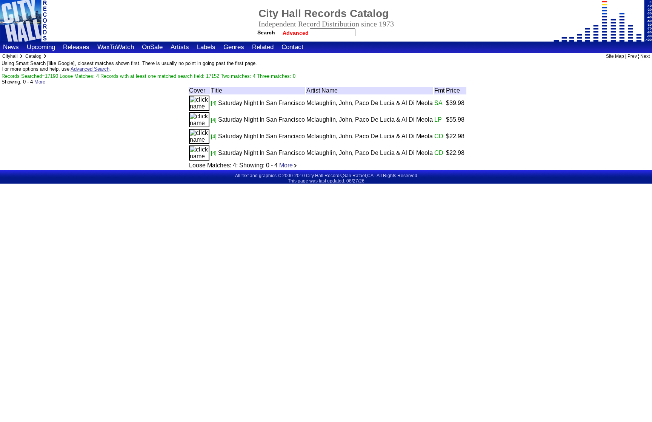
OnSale (152, 47)
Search (266, 32)
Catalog (33, 56)
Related (263, 47)
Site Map (615, 56)
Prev (632, 56)
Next (645, 56)
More (39, 82)
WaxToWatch (115, 47)
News (11, 47)
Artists (180, 47)
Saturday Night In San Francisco (261, 103)
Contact (292, 47)
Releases (76, 47)
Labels (206, 47)
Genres (233, 47)
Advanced (296, 33)
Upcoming (41, 47)
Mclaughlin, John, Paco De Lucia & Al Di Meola (369, 103)
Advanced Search (90, 69)
